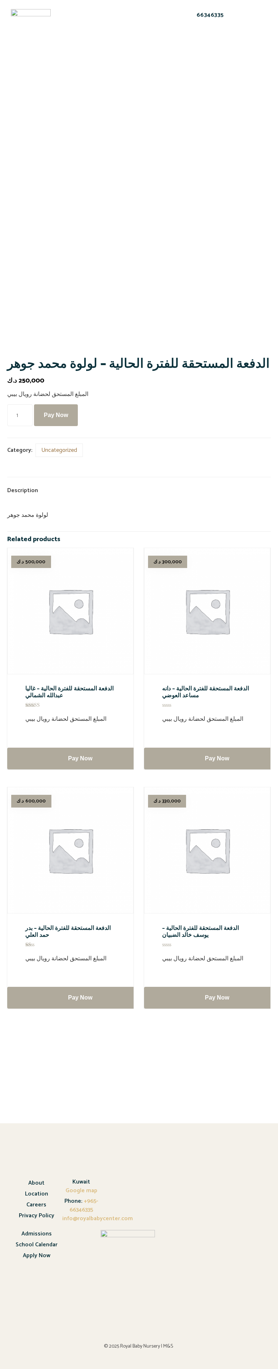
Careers (36, 1205)
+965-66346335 (84, 1205)
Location (36, 1194)
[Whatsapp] (203, 39)
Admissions (36, 1234)
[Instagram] (221, 39)
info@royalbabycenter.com (97, 1218)
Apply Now (36, 1255)
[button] (73, 25)
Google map (81, 1191)
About (36, 1183)
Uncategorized (59, 450)
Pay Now (56, 415)
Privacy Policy (36, 1216)
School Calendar (37, 1245)
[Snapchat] (184, 39)
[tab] (28, 491)
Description (22, 490)
